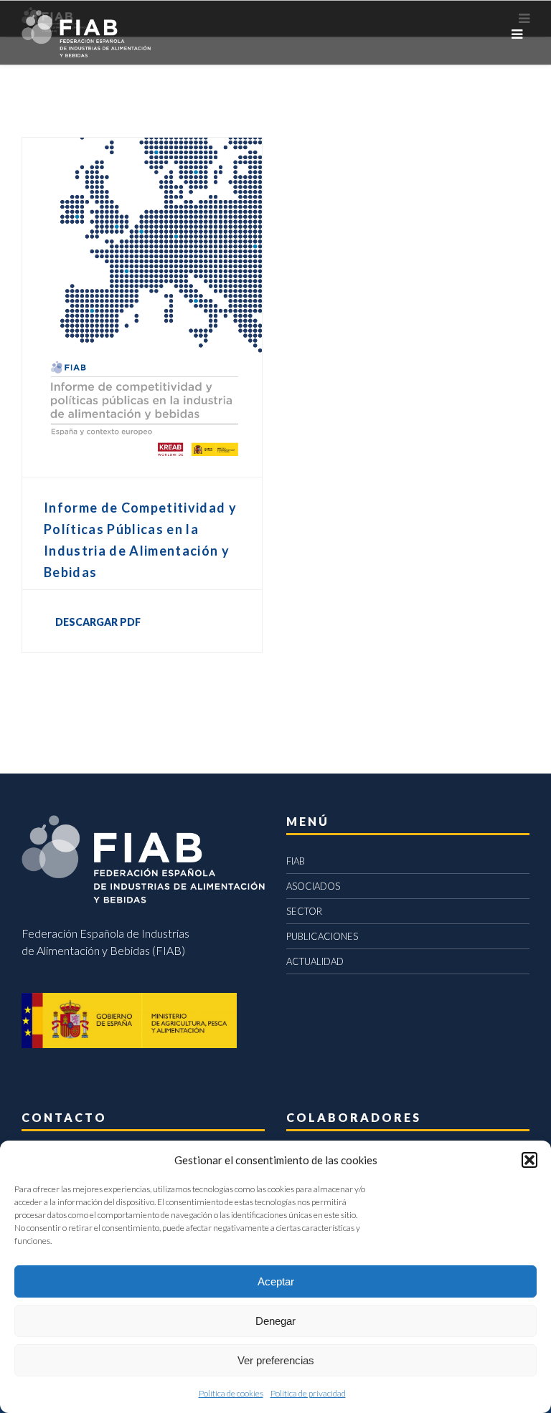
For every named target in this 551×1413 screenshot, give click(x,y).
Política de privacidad (308, 1393)
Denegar (275, 1321)
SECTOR (304, 911)
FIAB (295, 861)
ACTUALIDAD (315, 961)
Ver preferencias (275, 1360)
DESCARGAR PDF (98, 622)
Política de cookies (231, 1393)
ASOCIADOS (313, 886)
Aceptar (276, 1281)
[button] (529, 1160)
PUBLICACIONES (322, 936)
